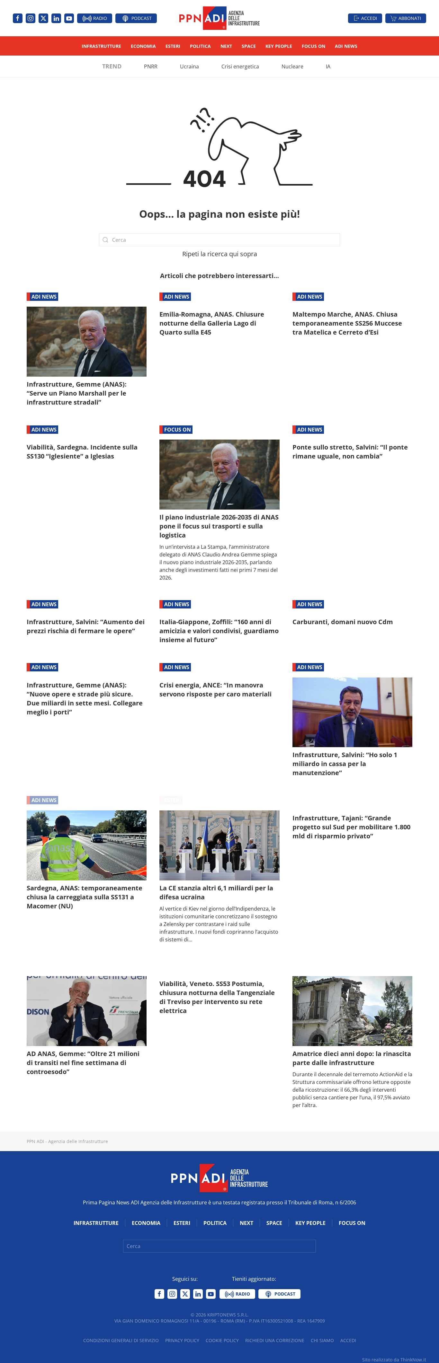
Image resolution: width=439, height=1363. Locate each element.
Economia (143, 46)
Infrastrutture (101, 46)
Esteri (173, 46)
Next (226, 46)
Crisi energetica (240, 66)
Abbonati (410, 18)
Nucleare (292, 66)
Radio (99, 18)
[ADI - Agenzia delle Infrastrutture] (219, 1177)
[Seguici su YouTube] (69, 18)
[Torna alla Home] (219, 18)
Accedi (369, 18)
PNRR (150, 66)
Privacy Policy (182, 1340)
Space (249, 46)
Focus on (313, 46)
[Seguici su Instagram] (30, 18)
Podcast (141, 18)
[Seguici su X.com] (43, 18)
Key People (278, 46)
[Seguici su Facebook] (17, 18)
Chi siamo (322, 1340)
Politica (200, 46)
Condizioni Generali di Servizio (121, 1340)
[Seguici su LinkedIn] (56, 18)
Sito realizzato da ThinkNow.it (394, 1360)
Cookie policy (222, 1340)
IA (328, 66)
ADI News (346, 46)
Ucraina (189, 66)
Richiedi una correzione (274, 1340)
